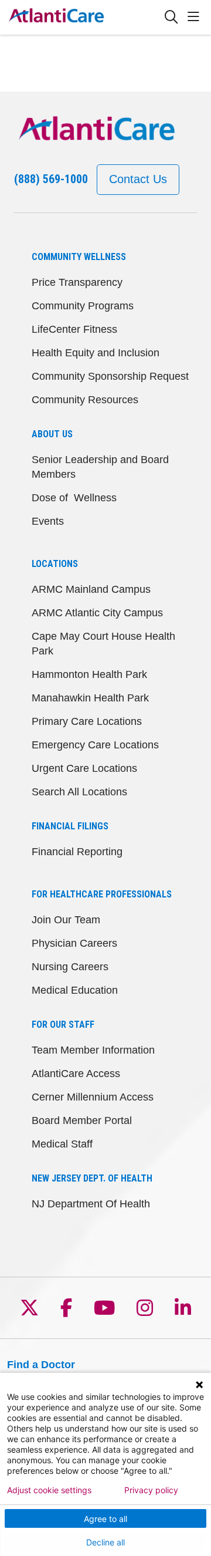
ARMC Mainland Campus (91, 589)
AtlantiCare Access (76, 1073)
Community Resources (85, 400)
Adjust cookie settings (49, 1490)
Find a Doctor (41, 1365)
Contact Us (138, 179)
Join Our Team (66, 920)
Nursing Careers (70, 967)
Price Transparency (77, 282)
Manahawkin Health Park (90, 698)
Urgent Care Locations (84, 768)
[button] (196, 17)
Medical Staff (62, 1144)
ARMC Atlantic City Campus (97, 613)
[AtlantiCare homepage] (85, 17)
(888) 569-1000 (51, 179)
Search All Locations (79, 792)
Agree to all (105, 1519)
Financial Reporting (77, 852)
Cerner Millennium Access (93, 1097)
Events (48, 521)
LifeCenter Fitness (74, 329)
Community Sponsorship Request (110, 376)
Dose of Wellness (74, 498)
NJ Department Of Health (91, 1204)
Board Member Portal (82, 1120)
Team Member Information (93, 1050)
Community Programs (83, 306)
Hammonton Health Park (89, 674)
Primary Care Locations (87, 721)
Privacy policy (151, 1490)
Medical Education (75, 990)
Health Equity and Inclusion (95, 353)
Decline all (105, 1542)
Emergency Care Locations (95, 745)
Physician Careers (74, 943)
